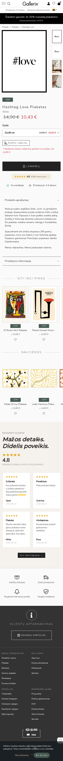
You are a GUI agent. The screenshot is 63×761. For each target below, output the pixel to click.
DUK (34, 704)
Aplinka (35, 673)
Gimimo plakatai (9, 673)
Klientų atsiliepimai (40, 663)
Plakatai (5, 663)
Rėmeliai (5, 668)
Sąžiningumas (8, 714)
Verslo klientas (38, 714)
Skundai (35, 719)
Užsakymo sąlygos (10, 704)
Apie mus (36, 658)
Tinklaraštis (7, 694)
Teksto (5, 111)
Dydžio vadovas (17, 143)
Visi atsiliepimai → (31, 555)
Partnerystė (36, 668)
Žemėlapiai (6, 678)
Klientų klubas (38, 709)
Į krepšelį (33, 166)
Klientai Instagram (9, 698)
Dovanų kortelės (33, 635)
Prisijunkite (36, 694)
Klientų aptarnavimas (41, 698)
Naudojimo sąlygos (10, 709)
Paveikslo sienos (9, 658)
